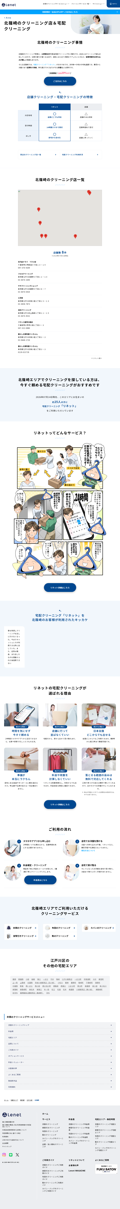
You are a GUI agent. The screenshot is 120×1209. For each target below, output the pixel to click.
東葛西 (87, 986)
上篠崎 (22, 982)
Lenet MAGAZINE (77, 1170)
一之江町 (78, 979)
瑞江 (39, 979)
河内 (48, 993)
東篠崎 (15, 989)
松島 (59, 989)
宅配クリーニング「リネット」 (44, 64)
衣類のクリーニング (22, 927)
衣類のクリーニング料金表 (79, 1124)
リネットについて (76, 1160)
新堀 (21, 986)
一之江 (45, 979)
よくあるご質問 (14, 1074)
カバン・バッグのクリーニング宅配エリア (105, 1149)
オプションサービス (16, 1056)
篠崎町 (81, 982)
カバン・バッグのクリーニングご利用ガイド (52, 1189)
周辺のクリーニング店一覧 (30, 154)
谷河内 (15, 993)
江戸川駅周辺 (67, 979)
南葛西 (71, 989)
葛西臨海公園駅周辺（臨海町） (32, 993)
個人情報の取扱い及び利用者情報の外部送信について (16, 1126)
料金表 (11, 1031)
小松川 (60, 982)
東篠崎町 (23, 989)
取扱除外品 (12, 1081)
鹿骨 (67, 982)
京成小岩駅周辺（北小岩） (45, 982)
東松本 (31, 989)
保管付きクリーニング (23, 935)
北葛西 (30, 982)
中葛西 (15, 986)
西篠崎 (55, 986)
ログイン (114, 4)
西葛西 (20, 979)
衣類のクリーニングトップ (18, 1025)
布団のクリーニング (61, 927)
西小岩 (37, 986)
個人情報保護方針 (8, 1122)
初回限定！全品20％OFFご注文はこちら (60, 11)
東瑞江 (39, 989)
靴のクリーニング (60, 935)
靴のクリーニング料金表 (78, 1137)
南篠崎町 (99, 989)
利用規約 (11, 1087)
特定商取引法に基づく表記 (11, 1133)
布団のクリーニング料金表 (79, 1133)
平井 (52, 979)
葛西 (14, 979)
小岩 (27, 979)
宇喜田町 (87, 979)
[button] (89, 193)
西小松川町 (46, 986)
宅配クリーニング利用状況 (72, 154)
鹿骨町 (73, 982)
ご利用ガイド (13, 1050)
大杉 (94, 979)
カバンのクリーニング (101, 927)
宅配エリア (12, 1037)
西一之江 (29, 986)
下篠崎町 (89, 982)
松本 (64, 989)
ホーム (6, 1100)
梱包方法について (88, 850)
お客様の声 (12, 1068)
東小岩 (95, 986)
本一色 (46, 989)
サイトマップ (6, 1146)
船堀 (33, 979)
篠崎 (58, 979)
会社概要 (5, 1143)
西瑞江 (63, 986)
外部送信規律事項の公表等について (14, 1130)
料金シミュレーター (16, 1062)
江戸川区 (29, 1100)
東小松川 (103, 986)
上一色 (15, 982)
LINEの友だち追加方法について (13, 1140)
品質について (13, 1043)
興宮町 (101, 979)
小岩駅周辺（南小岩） (84, 989)
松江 (53, 989)
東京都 (22, 1100)
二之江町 (71, 986)
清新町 (97, 982)
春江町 (79, 986)
